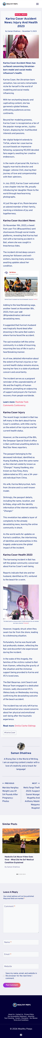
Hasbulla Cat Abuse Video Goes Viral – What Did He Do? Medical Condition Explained (19, 860)
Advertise (31, 1016)
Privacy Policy (29, 1015)
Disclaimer (25, 1018)
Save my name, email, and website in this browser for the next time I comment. (21, 976)
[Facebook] (21, 1035)
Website (8, 966)
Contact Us (19, 1015)
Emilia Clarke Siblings (25, 726)
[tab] (17, 874)
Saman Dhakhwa (14, 31)
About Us (11, 1015)
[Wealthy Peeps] (10, 4)
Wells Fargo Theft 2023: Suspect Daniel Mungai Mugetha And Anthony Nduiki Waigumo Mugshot (31, 795)
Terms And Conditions (21, 1020)
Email (7, 954)
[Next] (36, 850)
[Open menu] (37, 4)
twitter (35, 299)
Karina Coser (9, 733)
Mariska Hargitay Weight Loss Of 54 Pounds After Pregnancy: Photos (10, 792)
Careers (17, 1018)
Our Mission (34, 1018)
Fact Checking (9, 1018)
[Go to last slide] (6, 850)
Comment (9, 906)
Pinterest (25, 623)
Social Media (21, 15)
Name (8, 942)
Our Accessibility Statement (17, 1016)
